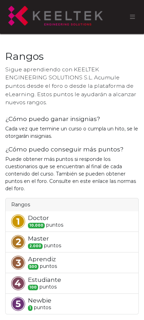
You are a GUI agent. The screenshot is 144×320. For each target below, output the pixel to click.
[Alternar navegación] (132, 16)
